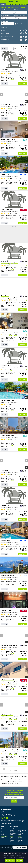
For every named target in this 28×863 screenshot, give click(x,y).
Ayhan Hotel (5, 505)
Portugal (12, 839)
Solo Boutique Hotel (7, 680)
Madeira (20, 841)
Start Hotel (4, 331)
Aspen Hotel (5, 174)
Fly (7, 4)
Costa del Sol (13, 833)
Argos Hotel (4, 470)
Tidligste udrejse (5, 15)
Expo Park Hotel (6, 366)
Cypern (11, 837)
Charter (3, 4)
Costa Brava (13, 831)
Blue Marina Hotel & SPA (9, 645)
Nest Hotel (4, 261)
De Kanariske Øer (22, 830)
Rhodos (20, 834)
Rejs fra (3, 9)
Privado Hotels (5, 104)
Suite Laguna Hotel (7, 715)
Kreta (11, 834)
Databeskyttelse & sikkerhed (8, 815)
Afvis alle (19, 860)
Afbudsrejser (4, 836)
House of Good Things (8, 139)
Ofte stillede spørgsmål (6, 814)
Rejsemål (3, 837)
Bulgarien (20, 839)
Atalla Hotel (4, 69)
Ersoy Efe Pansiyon (7, 209)
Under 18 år (13, 828)
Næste (16, 770)
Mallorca (12, 830)
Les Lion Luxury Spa (7, 575)
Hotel (16, 4)
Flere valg (4, 83)
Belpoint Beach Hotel (7, 400)
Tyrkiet (16, 71)
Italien (19, 836)
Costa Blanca (21, 831)
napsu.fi (10, 848)
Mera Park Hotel (6, 610)
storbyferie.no (14, 849)
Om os (2, 811)
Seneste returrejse (19, 15)
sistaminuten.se (10, 847)
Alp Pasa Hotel (5, 540)
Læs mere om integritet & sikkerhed (14, 857)
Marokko (20, 840)
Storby (11, 4)
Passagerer (4, 27)
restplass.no (3, 847)
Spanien (20, 828)
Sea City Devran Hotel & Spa (10, 750)
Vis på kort (5, 48)
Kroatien (20, 837)
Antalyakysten (9, 71)
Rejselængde (4, 21)
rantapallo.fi (5, 848)
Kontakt (3, 812)
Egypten (12, 841)
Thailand (12, 840)
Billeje (21, 4)
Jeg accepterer (10, 860)
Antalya (3, 71)
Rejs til (16, 9)
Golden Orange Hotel (7, 435)
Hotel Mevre (5, 296)
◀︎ (1, 94)
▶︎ (26, 94)
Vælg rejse (22, 83)
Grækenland (21, 833)
